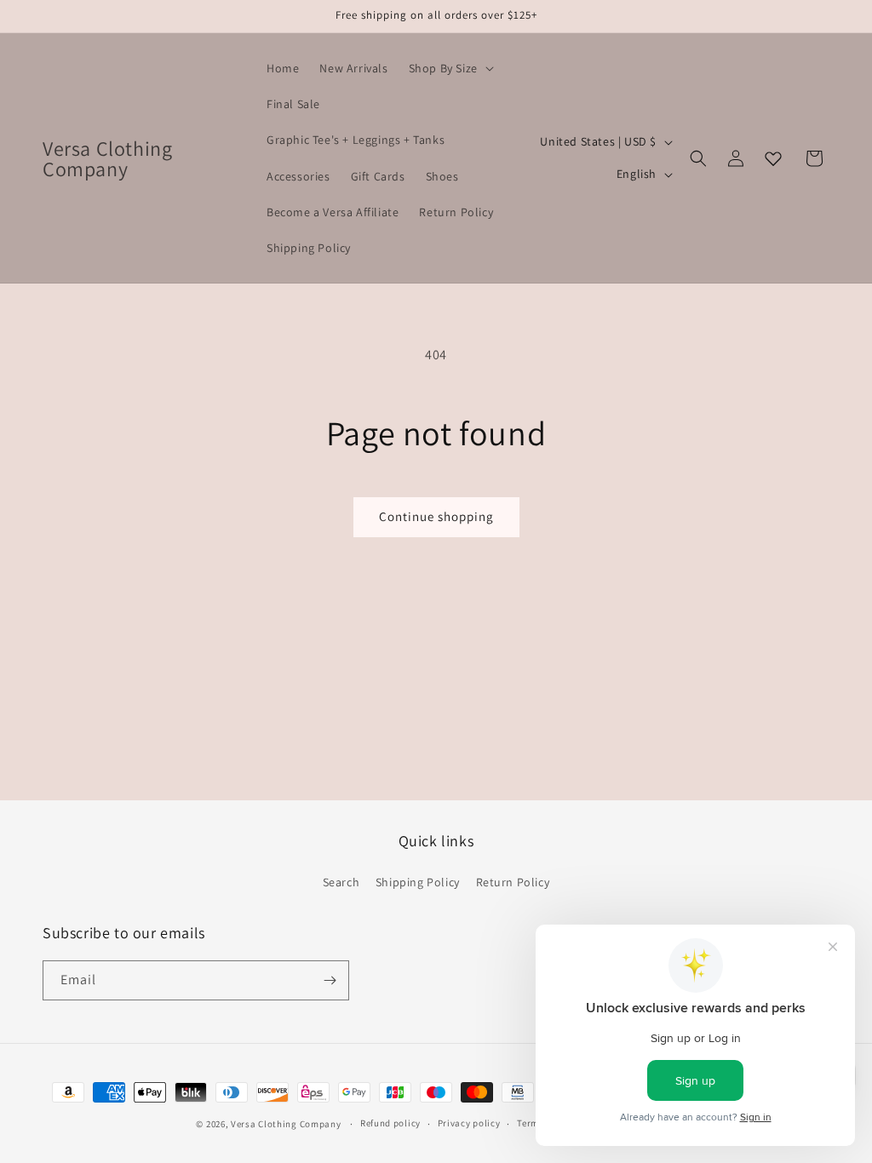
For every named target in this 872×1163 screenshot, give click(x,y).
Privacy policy (469, 1123)
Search (341, 882)
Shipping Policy (418, 882)
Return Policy (513, 882)
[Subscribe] (329, 980)
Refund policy (390, 1123)
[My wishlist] (773, 158)
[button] (450, 68)
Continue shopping (436, 516)
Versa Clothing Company (286, 1124)
